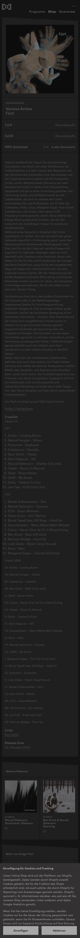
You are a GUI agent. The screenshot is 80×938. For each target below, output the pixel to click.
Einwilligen (21, 930)
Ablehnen (59, 930)
